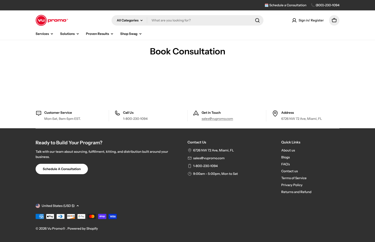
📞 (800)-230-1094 (325, 5)
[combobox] (187, 20)
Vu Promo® (56, 228)
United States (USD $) (58, 206)
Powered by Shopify (82, 228)
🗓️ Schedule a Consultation (285, 5)
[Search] (257, 20)
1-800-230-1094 (205, 166)
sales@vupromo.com (217, 119)
